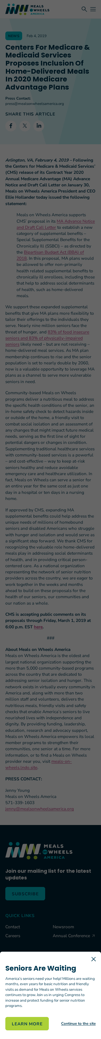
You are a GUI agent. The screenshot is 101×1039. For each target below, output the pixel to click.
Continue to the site (78, 1023)
